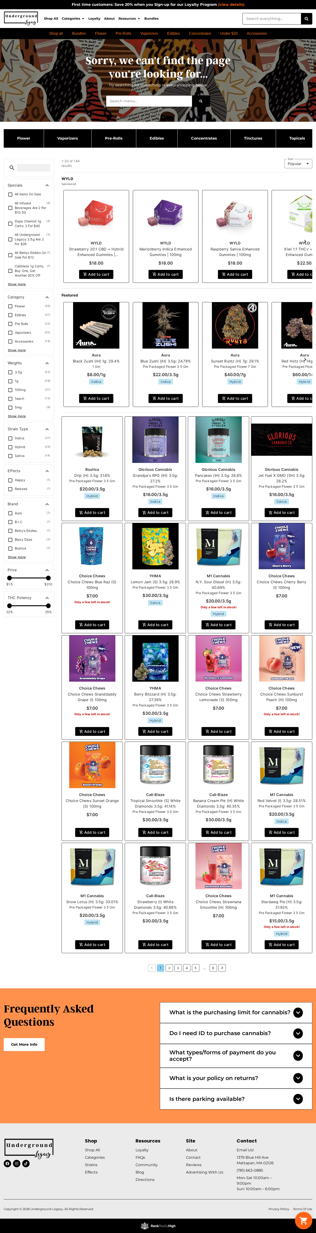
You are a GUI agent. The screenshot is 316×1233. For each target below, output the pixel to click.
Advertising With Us (204, 1172)
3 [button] (178, 968)
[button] (12, 168)
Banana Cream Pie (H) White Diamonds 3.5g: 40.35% (218, 803)
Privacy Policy (279, 1209)
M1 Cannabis (218, 576)
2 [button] (169, 968)
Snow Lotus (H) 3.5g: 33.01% (92, 901)
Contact (193, 1157)
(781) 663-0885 (250, 1170)
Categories (71, 18)
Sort (291, 159)
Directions (145, 1179)
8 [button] (213, 968)
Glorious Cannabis (155, 469)
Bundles (151, 18)
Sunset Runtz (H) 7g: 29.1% (235, 361)
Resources (127, 18)
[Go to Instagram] (16, 1163)
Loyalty (94, 18)
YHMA (155, 576)
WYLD (96, 243)
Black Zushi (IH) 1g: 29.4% (96, 361)
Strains (91, 1165)
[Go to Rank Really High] (158, 1225)
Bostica (92, 469)
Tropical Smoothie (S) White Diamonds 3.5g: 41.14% (155, 803)
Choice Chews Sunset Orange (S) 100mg (92, 803)
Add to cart (98, 274)
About (109, 18)
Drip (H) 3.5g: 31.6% (92, 475)
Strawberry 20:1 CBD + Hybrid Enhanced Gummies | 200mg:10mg (96, 254)
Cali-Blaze (155, 794)
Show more (17, 284)
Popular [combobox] (294, 163)
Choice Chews (92, 576)
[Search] (306, 18)
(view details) (231, 4)
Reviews (193, 1165)
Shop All (51, 18)
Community (147, 1165)
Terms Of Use (302, 1209)
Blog (140, 1172)
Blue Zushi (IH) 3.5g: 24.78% (165, 361)
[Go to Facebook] (7, 1163)
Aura (96, 355)
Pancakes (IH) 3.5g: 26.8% (218, 475)
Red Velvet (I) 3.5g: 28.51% (281, 800)
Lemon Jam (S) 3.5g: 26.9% (155, 582)
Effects (91, 1172)
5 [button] (196, 968)
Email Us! (245, 1150)
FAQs (140, 1157)
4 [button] (187, 968)
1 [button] (160, 968)
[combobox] (272, 18)
